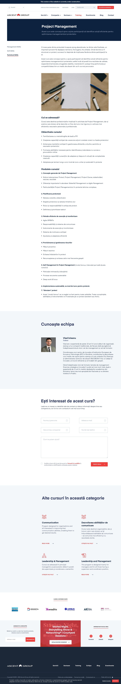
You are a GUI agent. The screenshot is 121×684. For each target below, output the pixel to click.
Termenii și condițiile (73, 463)
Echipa (88, 665)
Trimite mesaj (97, 464)
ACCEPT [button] (115, 681)
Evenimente (90, 15)
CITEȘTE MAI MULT (87, 543)
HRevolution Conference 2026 (50, 7)
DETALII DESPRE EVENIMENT (59, 642)
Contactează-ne (90, 677)
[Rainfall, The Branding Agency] (112, 677)
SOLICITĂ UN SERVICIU (105, 7)
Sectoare (67, 15)
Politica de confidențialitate (65, 677)
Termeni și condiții (79, 677)
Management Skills (14, 47)
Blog (101, 15)
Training (78, 15)
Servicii (44, 15)
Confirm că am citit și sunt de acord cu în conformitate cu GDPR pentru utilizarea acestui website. (62, 464)
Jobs (72, 7)
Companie (55, 15)
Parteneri (65, 7)
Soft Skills (10, 51)
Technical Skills (12, 55)
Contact (111, 15)
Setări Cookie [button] (106, 681)
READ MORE (45, 543)
